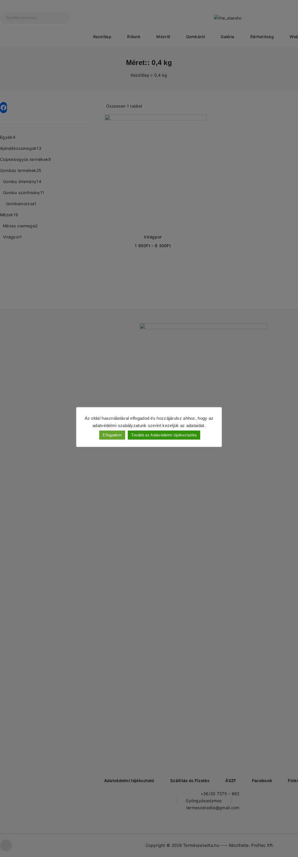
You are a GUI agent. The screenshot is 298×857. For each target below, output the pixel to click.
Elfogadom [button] (112, 435)
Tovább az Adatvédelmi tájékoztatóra (164, 435)
